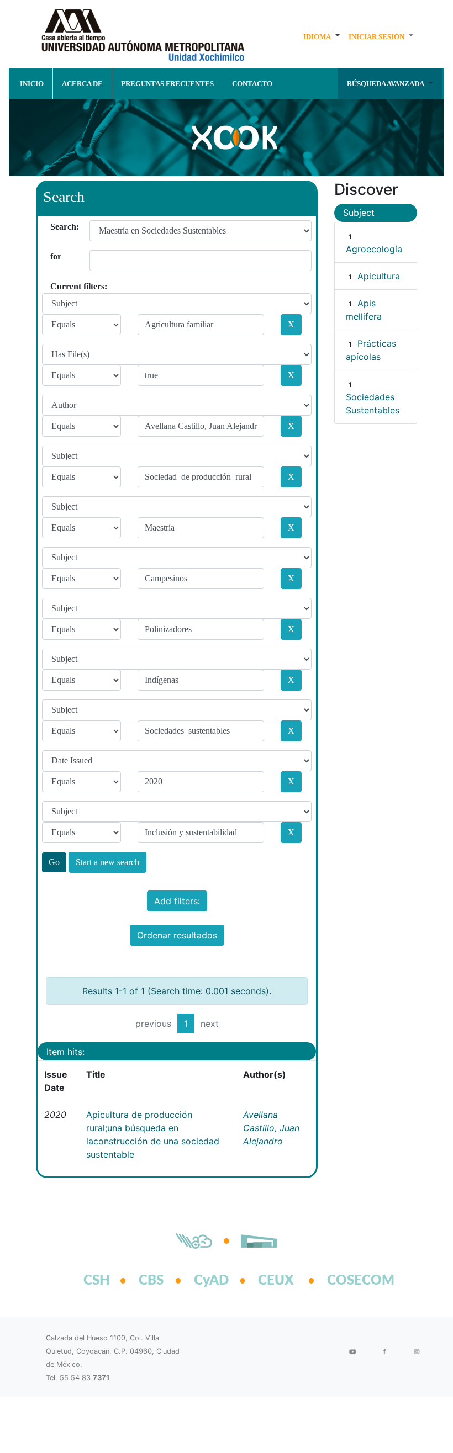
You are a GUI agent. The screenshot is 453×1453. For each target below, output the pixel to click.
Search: (54, 226)
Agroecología (374, 248)
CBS (151, 1280)
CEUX (276, 1280)
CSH (96, 1280)
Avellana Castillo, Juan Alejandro (271, 1128)
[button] (321, 36)
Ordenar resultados (177, 935)
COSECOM (348, 1280)
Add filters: (177, 900)
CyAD (211, 1280)
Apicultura (378, 276)
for (54, 256)
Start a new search (107, 862)
